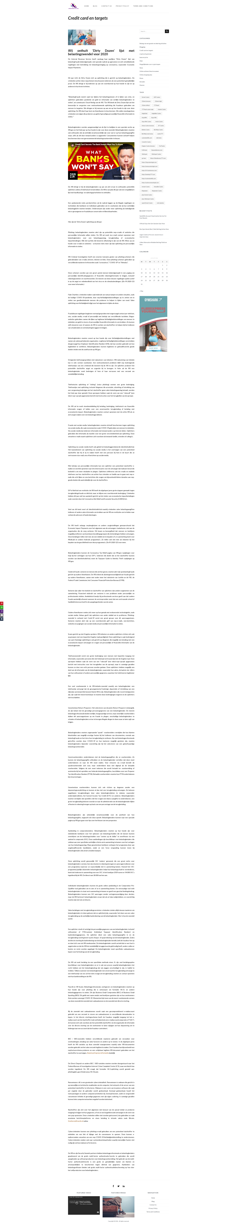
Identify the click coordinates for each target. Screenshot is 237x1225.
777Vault (156, 105)
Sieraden (142, 82)
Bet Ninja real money (147, 134)
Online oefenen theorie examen (149, 71)
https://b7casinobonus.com (149, 170)
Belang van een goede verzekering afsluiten (153, 43)
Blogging (142, 47)
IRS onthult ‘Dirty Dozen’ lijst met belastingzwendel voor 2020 (101, 52)
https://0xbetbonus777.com (158, 158)
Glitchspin (144, 154)
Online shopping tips (146, 75)
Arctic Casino (159, 121)
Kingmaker (145, 191)
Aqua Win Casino (146, 121)
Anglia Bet (144, 113)
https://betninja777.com (148, 174)
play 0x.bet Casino (147, 195)
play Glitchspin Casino (148, 199)
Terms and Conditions (143, 6)
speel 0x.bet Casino (147, 203)
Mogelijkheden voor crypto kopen (150, 64)
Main (141, 61)
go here (144, 158)
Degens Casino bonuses (148, 146)
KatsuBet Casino (158, 186)
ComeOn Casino (146, 142)
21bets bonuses (146, 101)
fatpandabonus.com (156, 150)
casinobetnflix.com (147, 138)
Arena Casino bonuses (148, 125)
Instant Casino (146, 186)
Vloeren (142, 85)
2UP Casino (157, 97)
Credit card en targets (146, 50)
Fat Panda (162, 146)
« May (141, 291)
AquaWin (144, 117)
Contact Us (106, 6)
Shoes (141, 78)
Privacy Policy (122, 6)
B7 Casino (161, 125)
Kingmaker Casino (157, 191)
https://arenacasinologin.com (149, 166)
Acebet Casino (162, 109)
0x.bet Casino (145, 97)
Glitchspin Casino (156, 154)
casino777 (160, 134)
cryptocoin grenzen (145, 54)
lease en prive (144, 57)
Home (86, 6)
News (141, 68)
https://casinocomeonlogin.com (150, 182)
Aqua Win (154, 117)
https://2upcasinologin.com (149, 162)
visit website (160, 203)
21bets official (146, 105)
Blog (95, 6)
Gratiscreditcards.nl (75, 1121)
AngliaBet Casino (156, 113)
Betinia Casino (146, 129)
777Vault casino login (147, 109)
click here (158, 138)
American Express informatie (98, 1053)
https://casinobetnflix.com (149, 178)
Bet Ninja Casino (158, 129)
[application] (84, 1205)
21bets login (158, 101)
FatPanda (144, 150)
